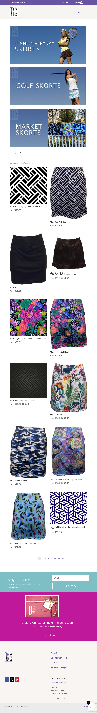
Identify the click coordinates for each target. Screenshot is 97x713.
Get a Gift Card (48, 635)
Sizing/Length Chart (59, 658)
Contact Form (65, 698)
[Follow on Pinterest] (17, 679)
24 (63, 558)
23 (59, 558)
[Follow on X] (12, 679)
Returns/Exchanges (59, 667)
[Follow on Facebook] (7, 679)
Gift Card (54, 662)
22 (55, 558)
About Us (54, 653)
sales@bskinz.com (58, 682)
